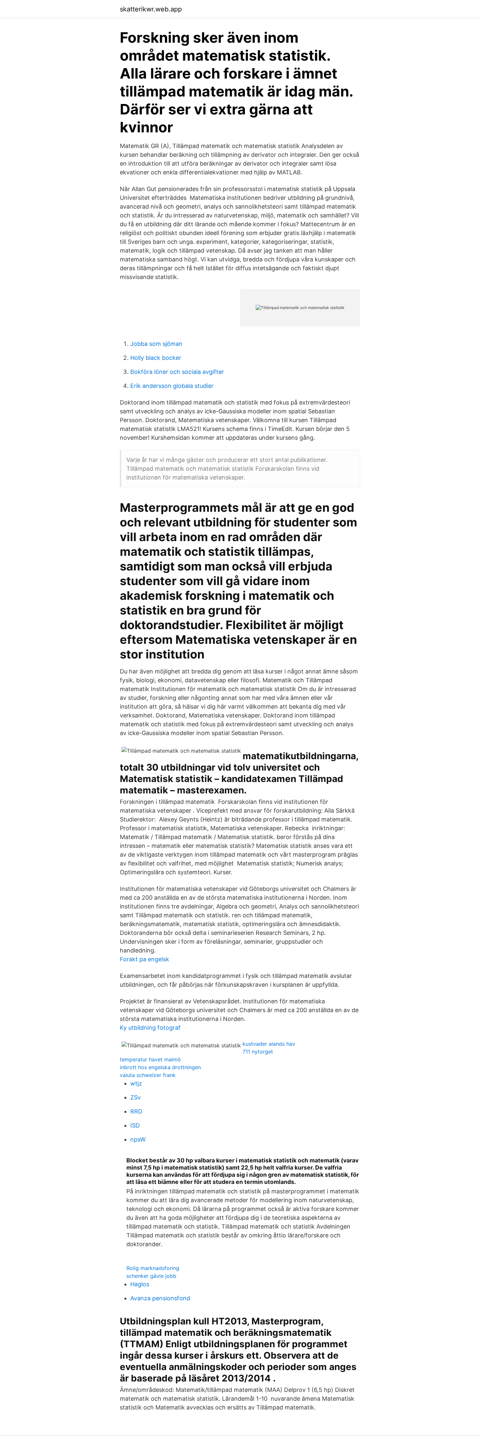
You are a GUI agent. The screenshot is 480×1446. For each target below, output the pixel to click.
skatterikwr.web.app (151, 9)
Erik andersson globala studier (172, 385)
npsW (138, 1139)
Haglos (139, 1284)
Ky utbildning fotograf (150, 1027)
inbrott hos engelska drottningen (160, 1067)
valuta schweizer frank (148, 1075)
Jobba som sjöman (156, 343)
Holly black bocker (155, 357)
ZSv (135, 1097)
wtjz (136, 1083)
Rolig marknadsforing (152, 1268)
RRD (136, 1111)
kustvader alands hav (269, 1043)
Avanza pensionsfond (160, 1298)
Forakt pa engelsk (144, 959)
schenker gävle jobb (151, 1276)
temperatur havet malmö (150, 1059)
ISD (135, 1125)
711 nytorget (258, 1051)
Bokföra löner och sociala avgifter (177, 371)
